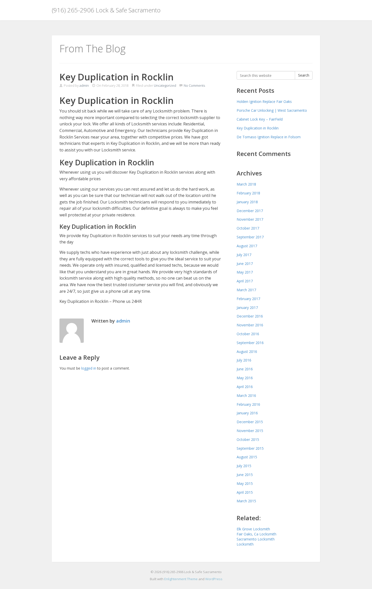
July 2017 (244, 254)
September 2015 (250, 448)
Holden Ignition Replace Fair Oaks (264, 101)
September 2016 (250, 342)
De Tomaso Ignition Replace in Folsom (269, 136)
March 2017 (246, 289)
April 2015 (245, 492)
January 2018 (247, 201)
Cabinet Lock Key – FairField (260, 119)
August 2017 (247, 245)
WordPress (213, 579)
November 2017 (250, 219)
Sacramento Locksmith (256, 539)
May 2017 (245, 272)
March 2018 (246, 184)
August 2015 (247, 457)
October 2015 (248, 439)
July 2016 (244, 360)
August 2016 (247, 351)
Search (303, 75)
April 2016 (245, 386)
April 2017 (245, 281)
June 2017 (245, 263)
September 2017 (250, 237)
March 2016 (246, 395)
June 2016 (245, 369)
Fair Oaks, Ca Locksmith (256, 534)
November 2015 (250, 430)
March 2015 (246, 501)
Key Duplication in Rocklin (258, 128)
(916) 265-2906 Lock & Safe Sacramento (106, 10)
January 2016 (247, 413)
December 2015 (250, 421)
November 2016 (250, 325)
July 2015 (244, 465)
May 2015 (245, 483)
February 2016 (248, 404)
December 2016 (250, 316)
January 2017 (247, 307)
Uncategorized (165, 85)
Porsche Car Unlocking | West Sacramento (272, 110)
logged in (88, 368)
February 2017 (248, 298)
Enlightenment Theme (181, 579)
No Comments (194, 85)
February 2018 (248, 193)
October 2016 (248, 333)
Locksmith (245, 544)
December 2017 (250, 210)
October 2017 (248, 228)
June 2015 (245, 474)
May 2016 (245, 377)
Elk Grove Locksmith (253, 529)
